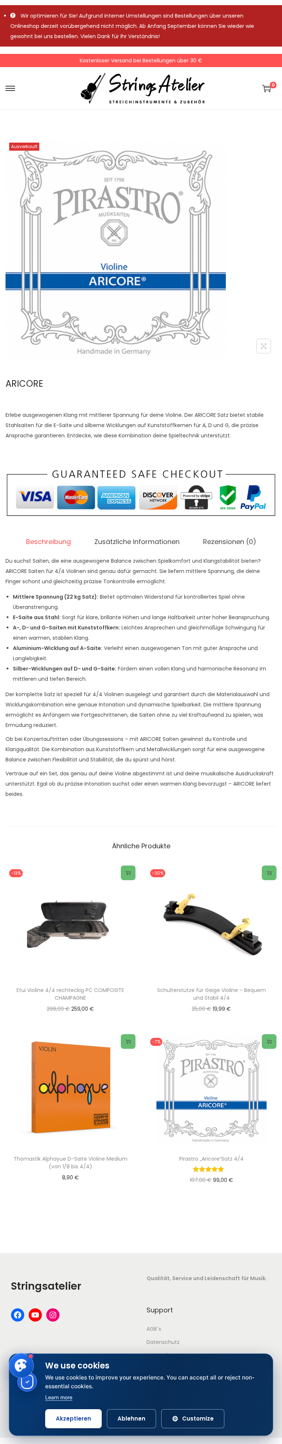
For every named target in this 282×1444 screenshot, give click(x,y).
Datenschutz (163, 1342)
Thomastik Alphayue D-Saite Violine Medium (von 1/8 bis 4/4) (70, 1162)
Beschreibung (48, 541)
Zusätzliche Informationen (137, 541)
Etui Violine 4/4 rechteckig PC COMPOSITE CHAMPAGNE (70, 994)
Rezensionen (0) (229, 541)
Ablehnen (131, 1418)
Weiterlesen (128, 873)
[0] (266, 88)
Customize (193, 1419)
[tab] (48, 542)
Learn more (58, 1397)
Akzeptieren (73, 1418)
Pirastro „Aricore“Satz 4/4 (211, 1158)
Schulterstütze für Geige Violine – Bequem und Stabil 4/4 (211, 994)
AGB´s (154, 1329)
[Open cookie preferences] (21, 1365)
